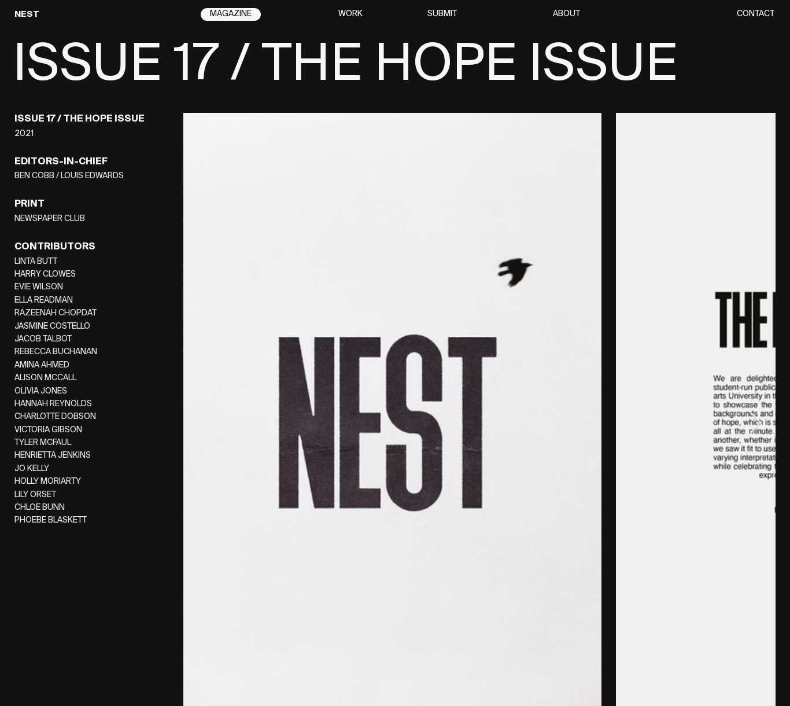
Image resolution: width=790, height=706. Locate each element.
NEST (26, 14)
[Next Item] (755, 423)
